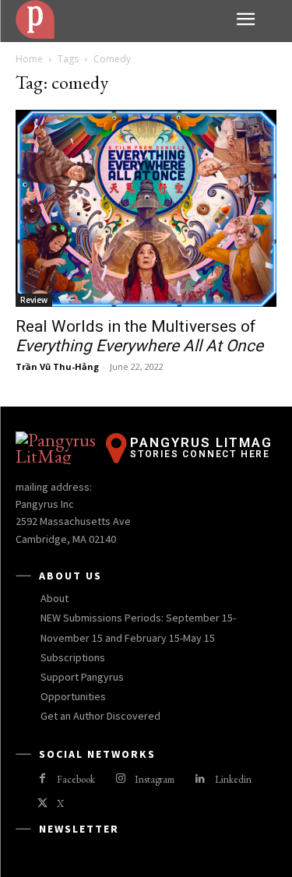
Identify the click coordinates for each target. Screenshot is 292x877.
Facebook (76, 779)
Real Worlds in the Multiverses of (139, 336)
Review (33, 299)
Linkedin (233, 779)
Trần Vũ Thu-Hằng (57, 366)
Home (29, 58)
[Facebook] (42, 779)
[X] (42, 804)
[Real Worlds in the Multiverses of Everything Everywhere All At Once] (146, 208)
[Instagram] (120, 779)
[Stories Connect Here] (120, 19)
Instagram (154, 779)
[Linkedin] (199, 779)
